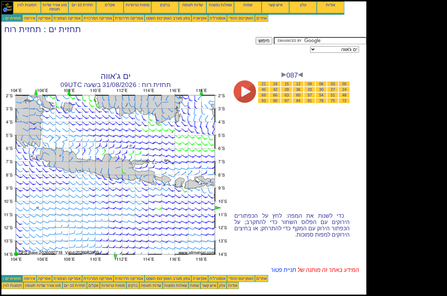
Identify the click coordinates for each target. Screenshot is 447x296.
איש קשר (275, 5)
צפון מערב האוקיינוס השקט (168, 18)
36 (298, 89)
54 (321, 95)
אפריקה (44, 18)
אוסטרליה (218, 18)
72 (344, 101)
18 (275, 84)
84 (298, 101)
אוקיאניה (200, 18)
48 (344, 95)
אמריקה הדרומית (129, 18)
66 (275, 95)
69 (264, 95)
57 (310, 95)
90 (275, 101)
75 (333, 101)
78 (321, 101)
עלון (303, 5)
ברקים (165, 5)
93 (264, 101)
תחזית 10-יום (82, 5)
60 (298, 95)
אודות (330, 5)
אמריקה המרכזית (97, 18)
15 (287, 84)
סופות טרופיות (137, 5)
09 (310, 84)
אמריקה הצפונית (67, 18)
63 (287, 95)
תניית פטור (283, 270)
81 (310, 101)
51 (333, 95)
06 (321, 84)
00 (344, 84)
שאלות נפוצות (220, 5)
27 (333, 89)
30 (321, 89)
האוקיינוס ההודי (241, 18)
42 (275, 89)
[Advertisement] (128, 52)
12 (298, 84)
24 (344, 89)
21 (264, 84)
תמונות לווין (27, 5)
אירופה (29, 18)
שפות (247, 5)
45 (264, 89)
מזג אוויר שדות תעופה (55, 7)
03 (333, 84)
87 (287, 101)
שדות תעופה (192, 5)
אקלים (110, 5)
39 (287, 89)
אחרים (261, 18)
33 (310, 89)
